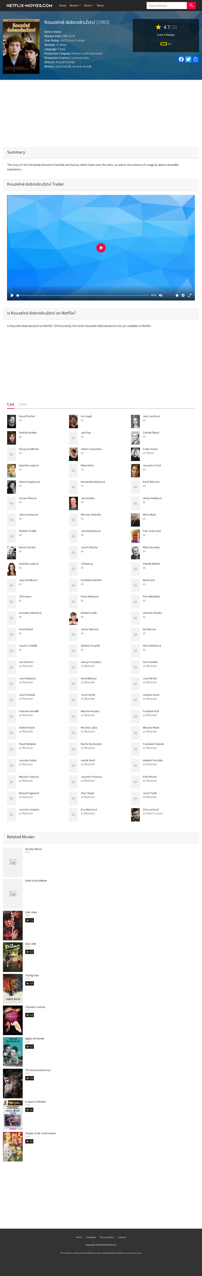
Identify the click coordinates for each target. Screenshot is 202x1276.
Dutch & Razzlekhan (36, 880)
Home (62, 5)
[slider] (82, 295)
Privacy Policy (107, 1237)
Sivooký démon (33, 849)
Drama (57, 32)
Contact (122, 1237)
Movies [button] (74, 5)
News (100, 5)
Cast (10, 404)
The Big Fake (32, 975)
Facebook (91, 1237)
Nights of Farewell (34, 1038)
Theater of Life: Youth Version (40, 1133)
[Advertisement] (101, 113)
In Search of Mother (35, 1101)
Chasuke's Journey (35, 1007)
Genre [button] (87, 5)
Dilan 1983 (30, 943)
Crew (22, 404)
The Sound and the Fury (37, 1070)
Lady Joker (31, 912)
